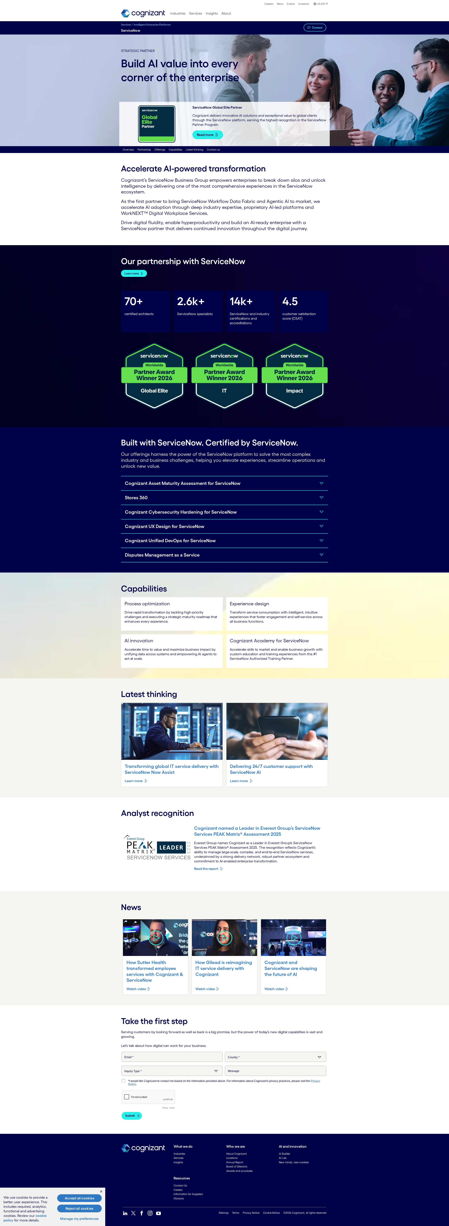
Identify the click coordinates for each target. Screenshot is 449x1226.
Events (291, 3)
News (280, 3)
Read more (205, 135)
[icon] (155, 937)
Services (195, 13)
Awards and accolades (239, 1170)
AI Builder (284, 1153)
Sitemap (224, 1212)
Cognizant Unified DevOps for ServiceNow (170, 540)
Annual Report (234, 1162)
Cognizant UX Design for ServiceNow (164, 526)
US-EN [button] (320, 3)
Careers (268, 3)
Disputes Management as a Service (162, 554)
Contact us (213, 149)
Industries (178, 13)
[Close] (101, 1191)
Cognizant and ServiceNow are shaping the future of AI (290, 968)
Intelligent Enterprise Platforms (152, 24)
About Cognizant (236, 1153)
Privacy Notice (251, 1212)
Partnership (144, 149)
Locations (232, 1157)
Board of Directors (236, 1166)
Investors (303, 3)
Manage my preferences (79, 1219)
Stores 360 (136, 497)
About (226, 13)
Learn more (132, 273)
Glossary (179, 1198)
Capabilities (175, 149)
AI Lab (282, 1157)
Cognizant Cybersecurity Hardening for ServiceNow (181, 512)
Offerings (159, 149)
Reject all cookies (79, 1208)
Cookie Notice (271, 1212)
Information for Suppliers (188, 1194)
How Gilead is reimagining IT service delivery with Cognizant (223, 968)
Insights (212, 13)
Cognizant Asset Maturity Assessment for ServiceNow (182, 483)
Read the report (206, 868)
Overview (128, 149)
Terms (235, 1212)
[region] (52, 1207)
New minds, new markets (294, 1162)
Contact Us (180, 1185)
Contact (317, 27)
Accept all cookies (79, 1198)
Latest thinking (194, 149)
